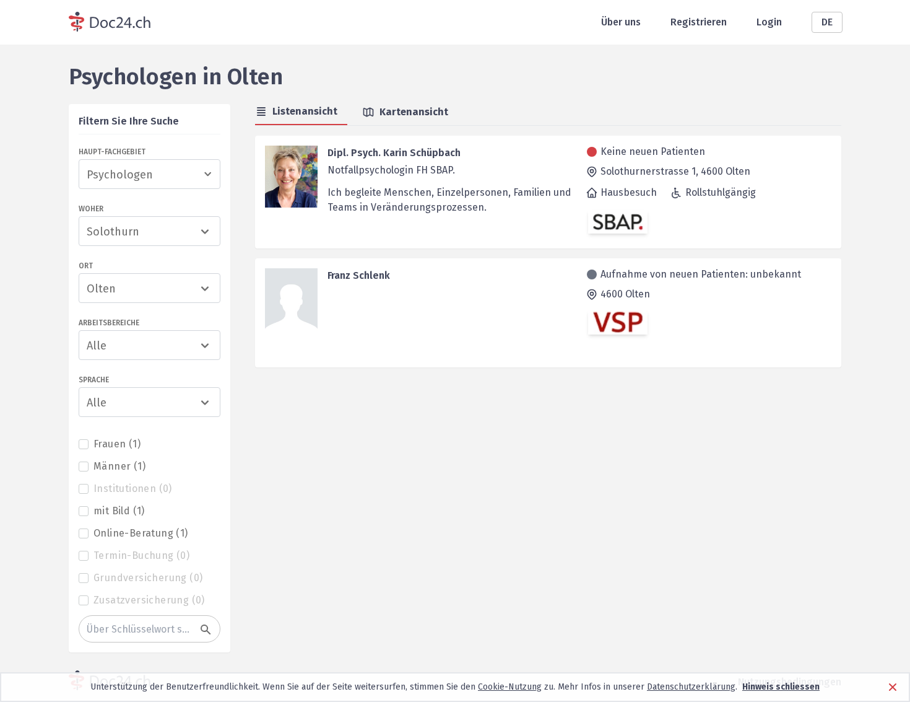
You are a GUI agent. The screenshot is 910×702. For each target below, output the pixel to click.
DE (827, 22)
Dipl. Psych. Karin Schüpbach (394, 153)
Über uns (621, 22)
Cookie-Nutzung (510, 687)
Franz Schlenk (358, 275)
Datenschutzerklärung (691, 687)
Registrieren (698, 22)
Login (769, 22)
